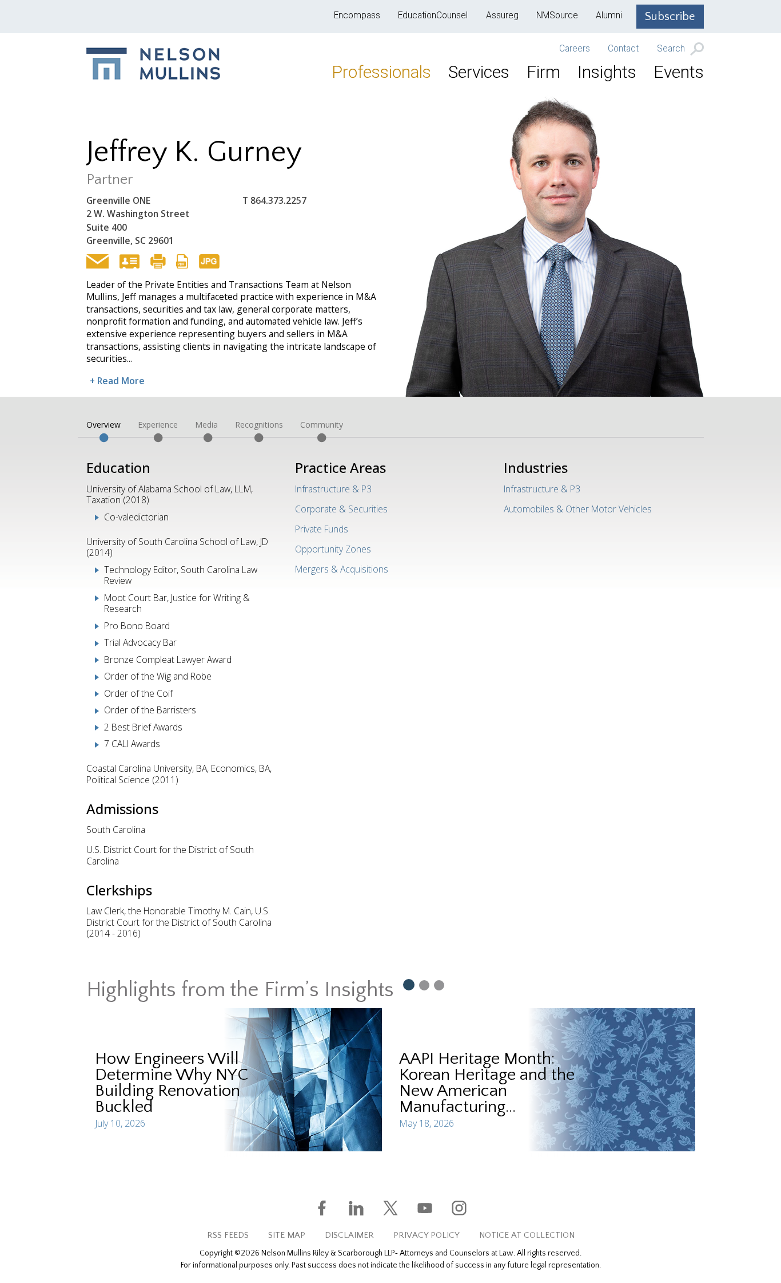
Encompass (357, 15)
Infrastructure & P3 (333, 489)
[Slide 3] (439, 985)
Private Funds (321, 529)
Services (478, 72)
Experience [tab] (158, 424)
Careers (574, 49)
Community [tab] (321, 424)
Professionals (381, 72)
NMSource (557, 15)
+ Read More (117, 380)
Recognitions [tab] (259, 424)
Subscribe (670, 16)
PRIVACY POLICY (426, 1235)
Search (672, 49)
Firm (543, 72)
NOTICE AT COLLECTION (527, 1235)
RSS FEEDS (228, 1235)
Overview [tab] (103, 424)
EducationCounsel (433, 15)
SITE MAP (286, 1235)
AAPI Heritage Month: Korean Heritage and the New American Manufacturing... (487, 1082)
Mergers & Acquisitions (341, 569)
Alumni (609, 15)
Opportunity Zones (333, 549)
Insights (606, 72)
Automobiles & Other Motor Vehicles (578, 509)
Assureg (502, 15)
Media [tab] (206, 424)
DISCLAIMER (349, 1235)
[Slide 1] (408, 984)
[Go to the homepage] (153, 64)
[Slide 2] (424, 985)
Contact (623, 49)
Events (679, 72)
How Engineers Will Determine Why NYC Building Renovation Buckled (171, 1082)
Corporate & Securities (341, 509)
